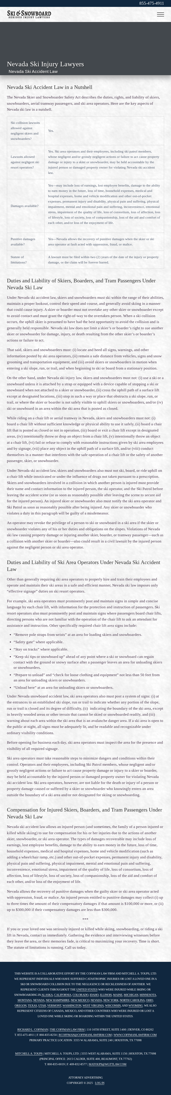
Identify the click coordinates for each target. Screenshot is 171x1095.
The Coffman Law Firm (67, 1029)
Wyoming (135, 1005)
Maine (117, 995)
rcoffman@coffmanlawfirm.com (85, 1035)
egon (22, 1005)
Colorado (80, 995)
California (62, 995)
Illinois (106, 995)
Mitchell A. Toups (29, 1053)
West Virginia (93, 1005)
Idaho (94, 995)
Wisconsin (113, 1005)
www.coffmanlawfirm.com (135, 1035)
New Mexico (80, 1000)
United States (87, 989)
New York (110, 1000)
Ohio (149, 1000)
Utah (42, 1005)
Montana (25, 1000)
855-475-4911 (151, 3)
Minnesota (148, 995)
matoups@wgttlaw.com (107, 1064)
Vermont (54, 1005)
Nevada (39, 1000)
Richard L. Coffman (32, 1029)
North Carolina (132, 1000)
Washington (72, 1005)
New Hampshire (57, 1000)
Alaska (47, 995)
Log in (99, 1083)
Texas (32, 1005)
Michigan (131, 995)
